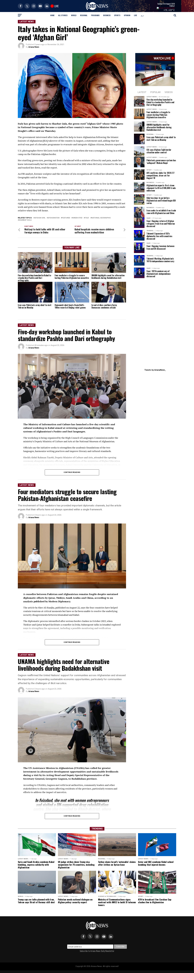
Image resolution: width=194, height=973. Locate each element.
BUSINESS (106, 15)
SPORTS (117, 15)
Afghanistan (54, 218)
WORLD (73, 15)
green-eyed (77, 218)
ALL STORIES (62, 15)
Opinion (127, 15)
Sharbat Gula (25, 220)
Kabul (172, 6)
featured (66, 218)
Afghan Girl (39, 218)
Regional (83, 15)
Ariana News (33, 47)
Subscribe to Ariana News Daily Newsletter (97, 951)
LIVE (135, 15)
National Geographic (101, 218)
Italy (87, 218)
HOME (52, 15)
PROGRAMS (95, 15)
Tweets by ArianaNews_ (155, 370)
